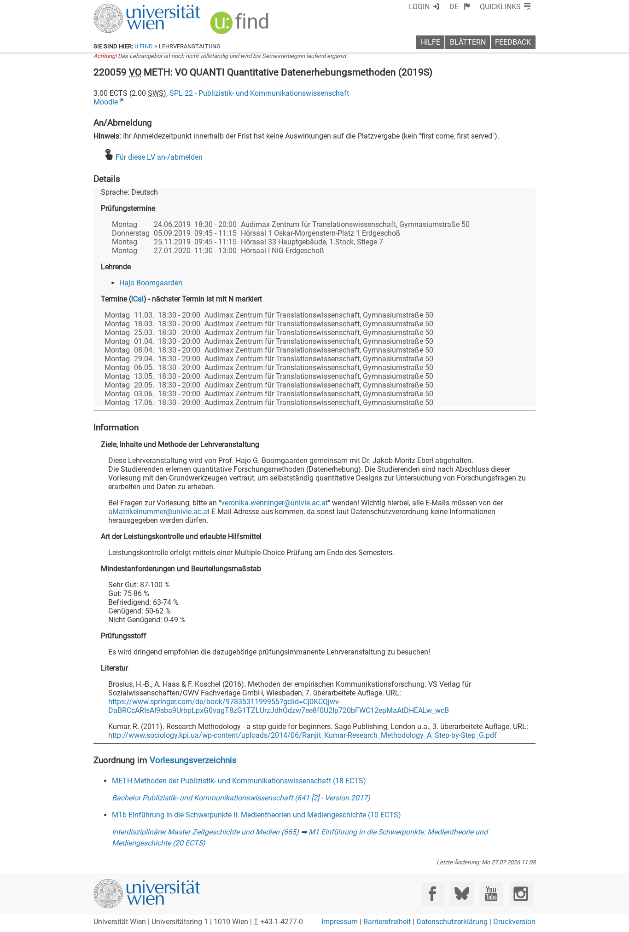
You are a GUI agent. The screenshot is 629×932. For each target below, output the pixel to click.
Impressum (339, 921)
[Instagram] (520, 893)
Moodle (105, 102)
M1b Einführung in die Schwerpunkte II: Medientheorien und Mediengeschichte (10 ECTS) (256, 814)
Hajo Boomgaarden (150, 282)
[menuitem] (460, 6)
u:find (143, 46)
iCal (137, 299)
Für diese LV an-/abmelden (159, 157)
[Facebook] (432, 893)
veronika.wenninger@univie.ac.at (274, 502)
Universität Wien (125, 8)
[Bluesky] (461, 893)
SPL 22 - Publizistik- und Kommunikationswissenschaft (259, 93)
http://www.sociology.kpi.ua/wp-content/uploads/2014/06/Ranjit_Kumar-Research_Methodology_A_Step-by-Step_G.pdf (302, 735)
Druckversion (514, 921)
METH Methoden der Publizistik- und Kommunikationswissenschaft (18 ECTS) (239, 780)
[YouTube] (491, 893)
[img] (240, 26)
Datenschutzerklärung (452, 921)
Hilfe (430, 42)
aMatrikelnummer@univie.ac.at (159, 511)
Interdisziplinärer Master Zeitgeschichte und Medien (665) (205, 832)
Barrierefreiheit (387, 921)
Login (419, 6)
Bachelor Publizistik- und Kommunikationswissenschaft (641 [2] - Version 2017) (241, 797)
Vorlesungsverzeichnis (193, 760)
